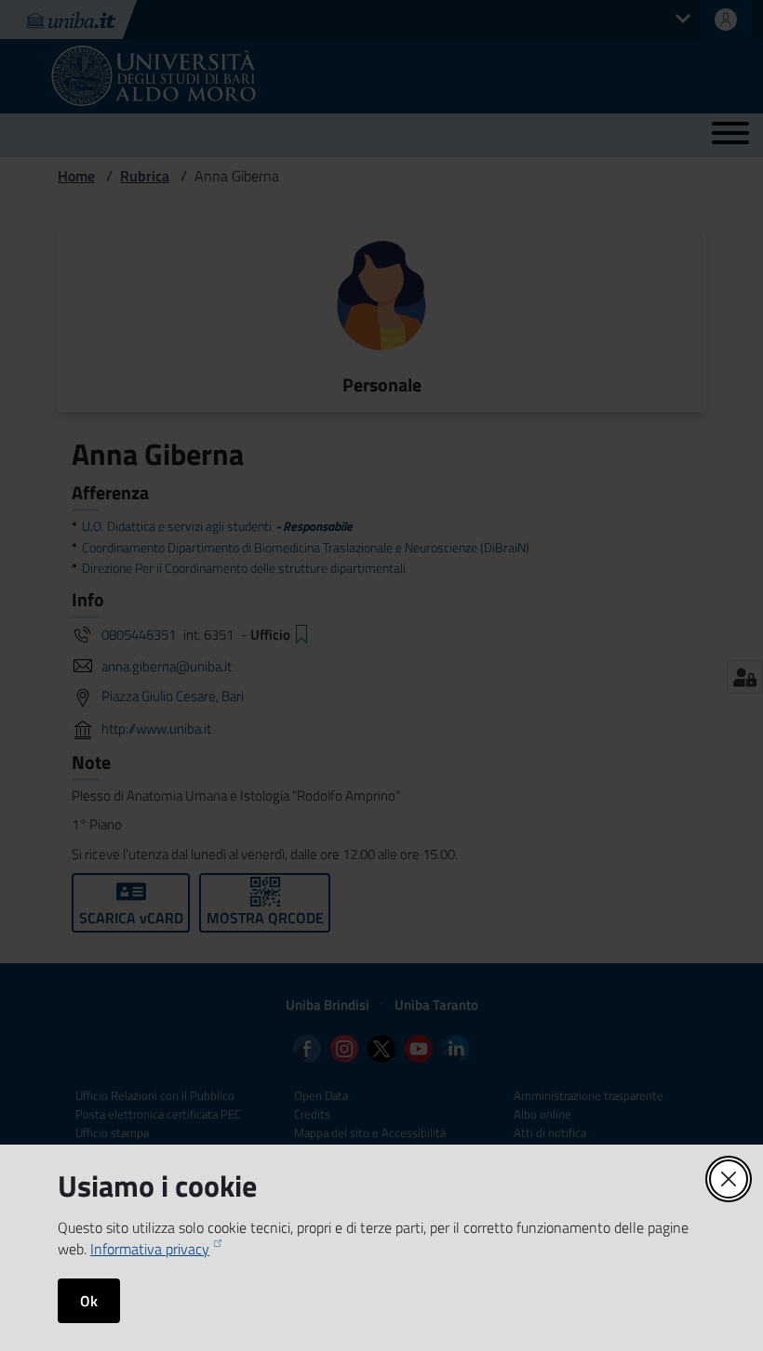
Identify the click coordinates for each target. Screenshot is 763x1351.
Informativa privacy (149, 1249)
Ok (89, 1301)
